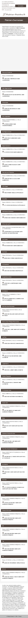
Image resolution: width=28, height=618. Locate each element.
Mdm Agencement (7, 88)
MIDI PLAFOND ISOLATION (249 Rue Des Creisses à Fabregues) (13, 602)
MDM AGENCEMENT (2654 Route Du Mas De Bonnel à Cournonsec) (12, 588)
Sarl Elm (4, 479)
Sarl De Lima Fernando (8, 306)
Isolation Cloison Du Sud (8, 433)
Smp (3, 418)
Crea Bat (4, 198)
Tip (3, 541)
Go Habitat (5, 464)
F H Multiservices (6, 390)
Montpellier (18, 35)
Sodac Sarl (5, 402)
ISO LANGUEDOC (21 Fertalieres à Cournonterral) (13, 592)
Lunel (7, 36)
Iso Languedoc (6, 116)
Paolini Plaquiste (6, 376)
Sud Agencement (6, 131)
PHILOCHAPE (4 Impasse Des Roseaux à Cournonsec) (14, 590)
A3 (3, 556)
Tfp (3, 158)
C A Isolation (5, 264)
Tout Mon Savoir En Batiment (9, 448)
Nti (3, 525)
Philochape (5, 102)
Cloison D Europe (6, 510)
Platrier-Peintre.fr (5, 26)
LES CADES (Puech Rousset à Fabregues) (11, 605)
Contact (19, 616)
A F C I (4, 569)
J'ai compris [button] (20, 5)
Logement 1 (5, 363)
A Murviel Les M (6, 224)
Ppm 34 (4, 349)
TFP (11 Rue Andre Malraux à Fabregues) (15, 596)
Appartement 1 (6, 145)
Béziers (23, 35)
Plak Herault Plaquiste (8, 172)
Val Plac (4, 337)
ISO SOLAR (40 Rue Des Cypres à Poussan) (14, 606)
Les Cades (5, 239)
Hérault (12, 29)
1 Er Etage (5, 186)
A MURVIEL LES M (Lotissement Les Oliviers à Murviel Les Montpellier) (13, 603)
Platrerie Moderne (7, 72)
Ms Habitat (5, 291)
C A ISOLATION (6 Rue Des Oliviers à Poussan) (13, 607)
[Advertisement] (14, 55)
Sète (3, 36)
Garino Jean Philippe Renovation (10, 321)
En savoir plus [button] (8, 9)
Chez (3, 495)
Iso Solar (4, 251)
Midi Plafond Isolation (7, 211)
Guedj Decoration (6, 277)
